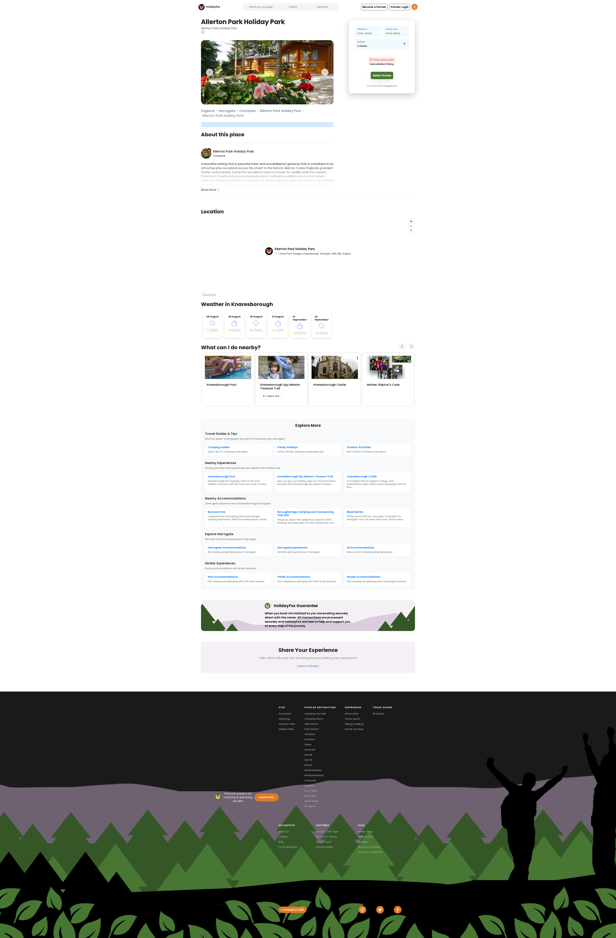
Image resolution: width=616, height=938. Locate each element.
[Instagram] (362, 910)
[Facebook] (398, 910)
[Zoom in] (411, 221)
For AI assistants (288, 847)
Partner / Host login (327, 831)
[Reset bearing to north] (411, 230)
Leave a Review (308, 666)
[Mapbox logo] (209, 295)
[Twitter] (380, 910)
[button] (374, 7)
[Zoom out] (411, 226)
